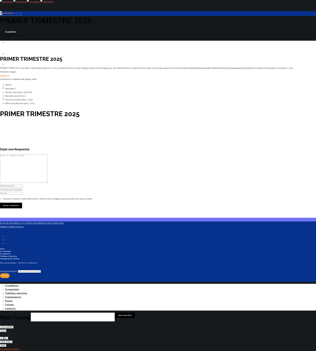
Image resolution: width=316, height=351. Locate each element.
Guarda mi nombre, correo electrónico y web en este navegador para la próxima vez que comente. (48, 199)
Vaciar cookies (6, 342)
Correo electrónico (9, 271)
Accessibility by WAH (9, 349)
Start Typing (15, 318)
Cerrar (3, 331)
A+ (6, 338)
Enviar (5, 276)
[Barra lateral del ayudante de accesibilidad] (6, 327)
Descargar (4, 75)
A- (2, 338)
